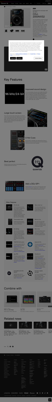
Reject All (13, 58)
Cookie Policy (33, 53)
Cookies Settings (38, 58)
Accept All (19, 58)
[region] (26, 50)
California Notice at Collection (21, 53)
